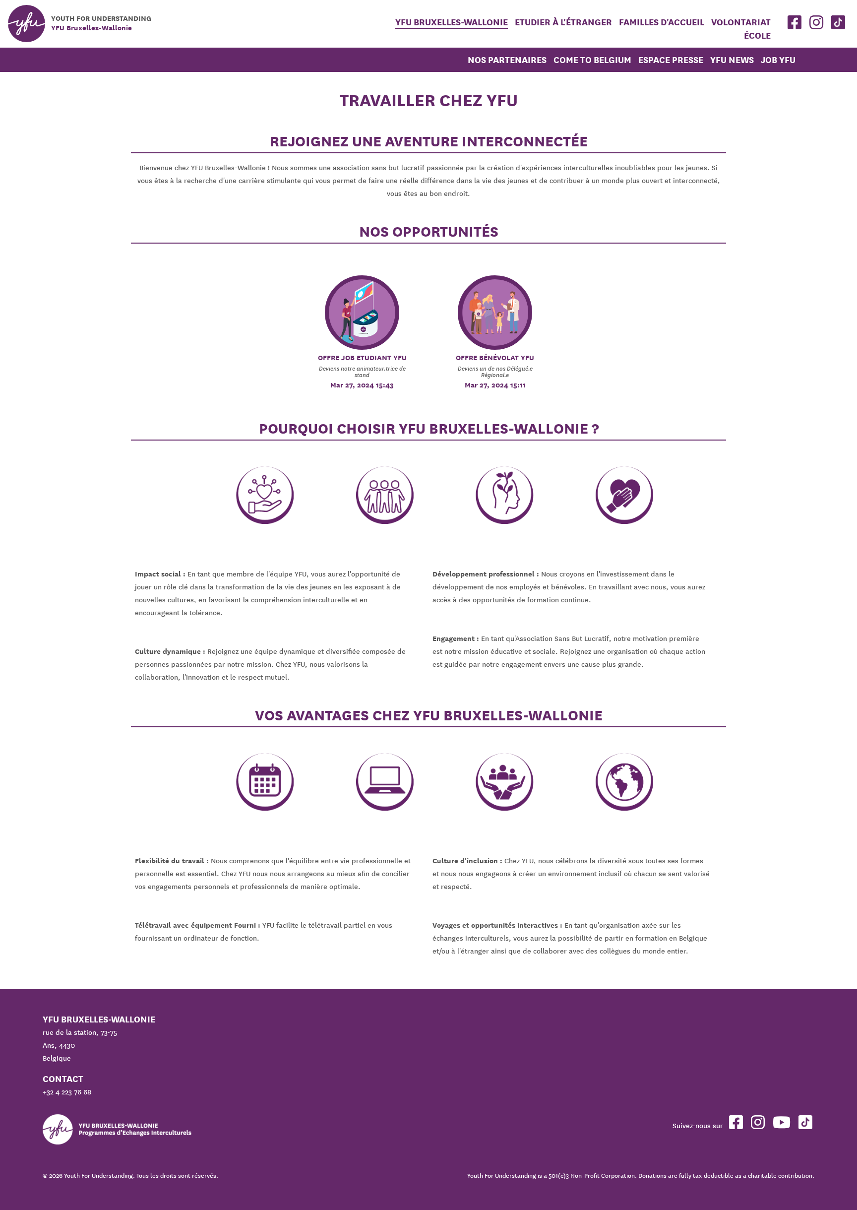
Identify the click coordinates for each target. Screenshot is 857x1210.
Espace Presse (670, 59)
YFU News (732, 59)
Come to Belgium (592, 59)
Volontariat (741, 22)
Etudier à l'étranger (564, 22)
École (757, 35)
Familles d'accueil (661, 22)
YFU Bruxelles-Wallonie (451, 22)
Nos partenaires (507, 59)
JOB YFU (778, 59)
